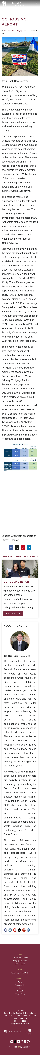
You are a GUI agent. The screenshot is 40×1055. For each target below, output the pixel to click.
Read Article (13, 613)
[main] (20, 472)
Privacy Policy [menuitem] (20, 994)
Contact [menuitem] (20, 991)
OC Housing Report (17, 581)
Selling (25, 31)
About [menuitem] (20, 982)
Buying (19, 31)
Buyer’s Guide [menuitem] (20, 964)
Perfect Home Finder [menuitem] (20, 958)
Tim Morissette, (17, 655)
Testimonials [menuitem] (20, 985)
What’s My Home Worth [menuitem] (20, 973)
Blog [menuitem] (20, 988)
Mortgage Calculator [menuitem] (20, 961)
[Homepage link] (14, 3)
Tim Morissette (9, 31)
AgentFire (27, 1046)
